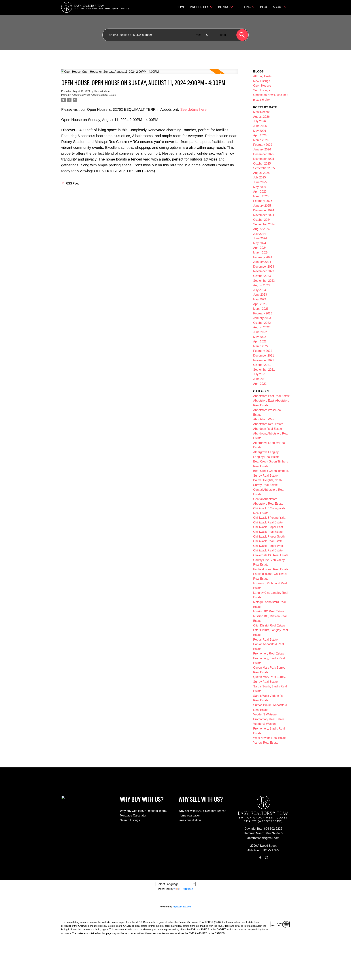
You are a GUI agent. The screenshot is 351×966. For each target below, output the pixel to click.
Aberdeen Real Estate (267, 428)
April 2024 (260, 247)
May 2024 (259, 243)
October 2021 (262, 364)
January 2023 (262, 318)
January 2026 (262, 149)
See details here (193, 109)
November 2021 (263, 360)
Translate (187, 888)
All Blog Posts (262, 76)
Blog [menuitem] (264, 7)
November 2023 (263, 271)
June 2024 (260, 238)
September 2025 (264, 168)
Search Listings (130, 820)
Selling (245, 7)
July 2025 (259, 177)
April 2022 (260, 341)
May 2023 (259, 299)
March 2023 (261, 308)
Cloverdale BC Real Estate (270, 555)
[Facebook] (260, 857)
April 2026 (260, 135)
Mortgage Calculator (133, 815)
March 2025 (261, 196)
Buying (223, 7)
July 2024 (259, 233)
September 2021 (264, 369)
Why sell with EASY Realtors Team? (202, 810)
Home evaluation (189, 815)
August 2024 (261, 229)
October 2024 (262, 219)
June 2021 (260, 379)
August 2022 (261, 327)
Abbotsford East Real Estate (271, 396)
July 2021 (259, 374)
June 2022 (260, 332)
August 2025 (261, 172)
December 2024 (263, 210)
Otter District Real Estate (269, 625)
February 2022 (262, 350)
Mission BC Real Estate (268, 611)
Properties (199, 7)
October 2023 (262, 275)
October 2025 (262, 163)
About (278, 7)
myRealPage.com (182, 906)
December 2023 (263, 266)
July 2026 (259, 121)
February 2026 (262, 144)
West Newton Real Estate (269, 737)
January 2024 (262, 261)
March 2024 (261, 252)
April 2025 (260, 191)
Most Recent (261, 111)
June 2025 (260, 182)
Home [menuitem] (180, 7)
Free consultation (189, 820)
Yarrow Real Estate (265, 742)
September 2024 (264, 224)
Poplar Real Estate (265, 639)
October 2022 (262, 322)
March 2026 (261, 140)
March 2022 (261, 346)
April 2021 (260, 383)
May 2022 (259, 336)
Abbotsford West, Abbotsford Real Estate (94, 95)
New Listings (261, 81)
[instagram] (266, 857)
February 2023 (262, 313)
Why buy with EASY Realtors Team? (143, 810)
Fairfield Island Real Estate (270, 569)
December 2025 (263, 154)
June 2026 (260, 126)
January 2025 (262, 205)
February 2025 (262, 200)
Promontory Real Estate (268, 653)
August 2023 (261, 285)
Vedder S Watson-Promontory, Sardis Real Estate (269, 728)
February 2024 (262, 257)
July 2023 (259, 290)
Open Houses (262, 85)
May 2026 (259, 130)
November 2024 (263, 215)
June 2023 (260, 294)
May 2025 (259, 187)
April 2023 (260, 304)
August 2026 (261, 116)
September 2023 (264, 280)
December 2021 (263, 355)
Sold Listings (261, 90)
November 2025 (263, 158)
